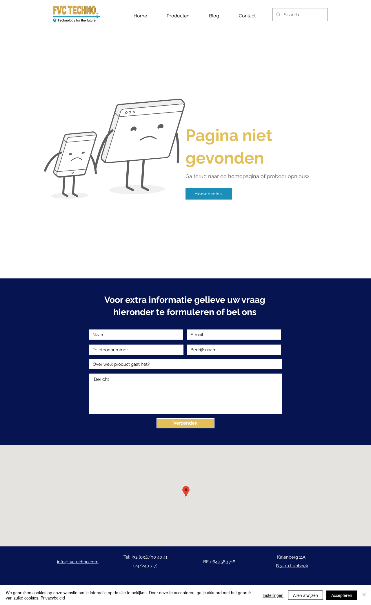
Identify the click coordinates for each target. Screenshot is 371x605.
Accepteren (341, 595)
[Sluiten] (364, 595)
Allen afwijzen (305, 595)
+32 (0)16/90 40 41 (149, 557)
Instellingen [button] (273, 595)
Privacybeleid (53, 598)
